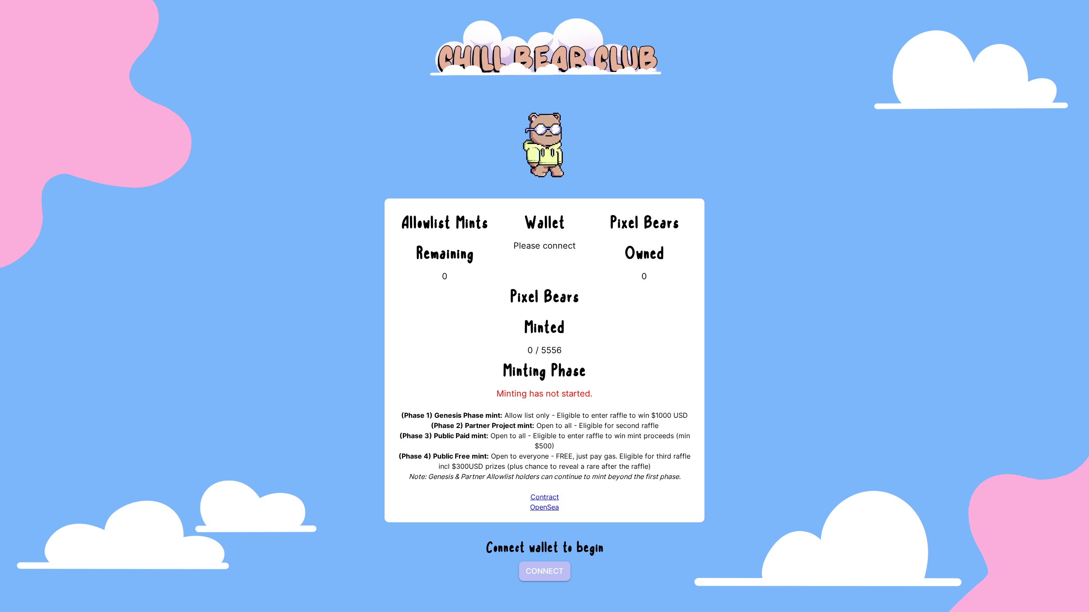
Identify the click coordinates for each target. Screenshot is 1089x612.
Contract (544, 497)
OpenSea (544, 507)
